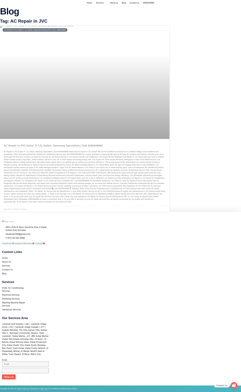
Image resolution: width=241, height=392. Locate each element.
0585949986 (148, 3)
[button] (101, 3)
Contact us (134, 3)
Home (89, 3)
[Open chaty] (234, 385)
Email (4, 360)
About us (114, 3)
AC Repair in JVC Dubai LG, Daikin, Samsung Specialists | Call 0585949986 (53, 145)
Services (100, 3)
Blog (124, 3)
